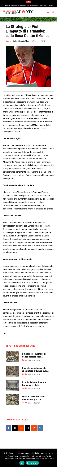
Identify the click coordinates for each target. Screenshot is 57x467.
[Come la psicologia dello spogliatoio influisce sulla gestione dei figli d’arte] (12, 371)
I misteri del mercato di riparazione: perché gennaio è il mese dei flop (28, 6)
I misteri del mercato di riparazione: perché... (33, 398)
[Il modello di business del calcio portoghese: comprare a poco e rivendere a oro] (12, 356)
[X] (15, 428)
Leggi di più (32, 463)
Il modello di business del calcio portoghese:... (34, 355)
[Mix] (34, 428)
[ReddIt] (21, 428)
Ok (22, 463)
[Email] (27, 428)
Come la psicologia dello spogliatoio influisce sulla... (35, 369)
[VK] (40, 428)
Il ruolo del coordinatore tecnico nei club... (34, 383)
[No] (53, 458)
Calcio (8, 41)
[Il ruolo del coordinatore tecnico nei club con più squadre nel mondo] (12, 385)
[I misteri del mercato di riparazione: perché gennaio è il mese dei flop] (12, 399)
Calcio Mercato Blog (21, 41)
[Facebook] (8, 428)
